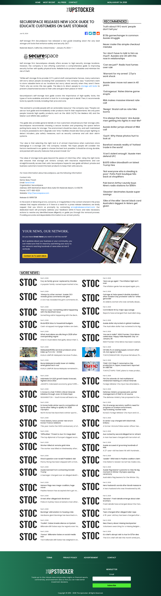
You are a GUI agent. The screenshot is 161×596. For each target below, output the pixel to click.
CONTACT (73, 2)
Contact (111, 557)
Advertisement (91, 557)
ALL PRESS (62, 2)
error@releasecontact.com (83, 207)
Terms (49, 557)
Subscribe (111, 585)
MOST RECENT (49, 2)
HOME (37, 2)
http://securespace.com (38, 193)
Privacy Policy (70, 557)
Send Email (29, 182)
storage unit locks (89, 86)
